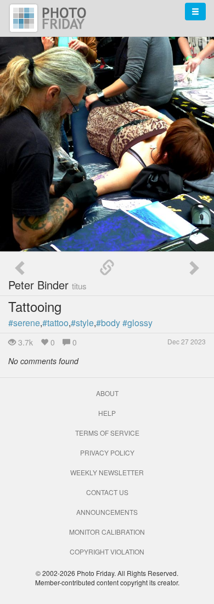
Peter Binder (47, 285)
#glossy (137, 322)
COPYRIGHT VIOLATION (107, 551)
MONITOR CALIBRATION (107, 531)
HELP (107, 413)
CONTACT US (107, 492)
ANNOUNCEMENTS (107, 512)
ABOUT (107, 393)
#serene (24, 322)
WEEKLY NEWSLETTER (107, 472)
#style (82, 322)
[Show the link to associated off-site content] (107, 268)
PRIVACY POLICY (107, 452)
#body (108, 322)
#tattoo (55, 322)
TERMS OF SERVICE (107, 432)
